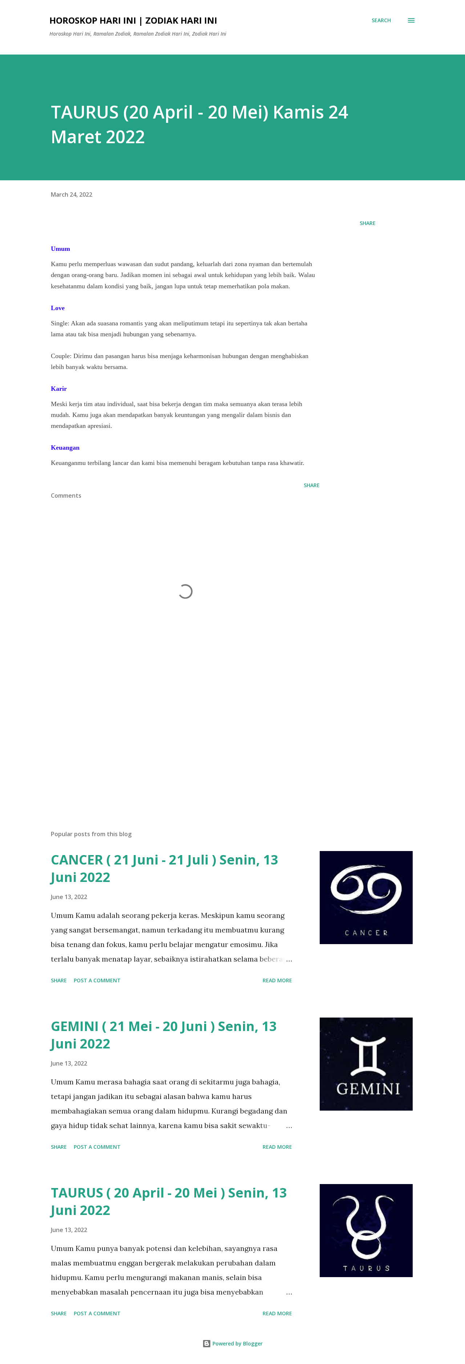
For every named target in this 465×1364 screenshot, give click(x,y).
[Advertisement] (173, 739)
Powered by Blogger (237, 1343)
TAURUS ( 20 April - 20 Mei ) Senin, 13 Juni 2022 (169, 1201)
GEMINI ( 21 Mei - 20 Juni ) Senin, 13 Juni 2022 (164, 1034)
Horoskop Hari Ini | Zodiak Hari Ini (133, 20)
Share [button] (368, 223)
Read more (277, 980)
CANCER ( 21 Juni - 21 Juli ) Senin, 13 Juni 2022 (164, 868)
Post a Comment (97, 980)
